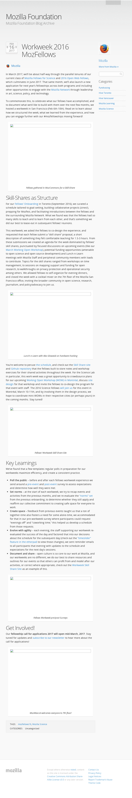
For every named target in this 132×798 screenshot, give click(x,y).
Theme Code (94, 782)
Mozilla (113, 3)
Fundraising (104, 87)
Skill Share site (82, 364)
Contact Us (93, 769)
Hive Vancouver (106, 98)
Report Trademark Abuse (100, 779)
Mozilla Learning (107, 103)
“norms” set (86, 495)
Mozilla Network (60, 89)
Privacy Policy (94, 773)
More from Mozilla (108, 66)
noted (73, 769)
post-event (51, 484)
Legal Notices (94, 776)
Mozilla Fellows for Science (40, 78)
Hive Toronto (105, 92)
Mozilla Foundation (34, 16)
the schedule (43, 364)
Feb (12, 44)
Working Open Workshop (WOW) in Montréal (52, 380)
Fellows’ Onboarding (26, 203)
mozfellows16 (24, 724)
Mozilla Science (39, 724)
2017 (11, 50)
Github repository (21, 368)
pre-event (33, 484)
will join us (66, 388)
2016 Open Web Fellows (75, 78)
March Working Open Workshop (24, 249)
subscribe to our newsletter (48, 637)
